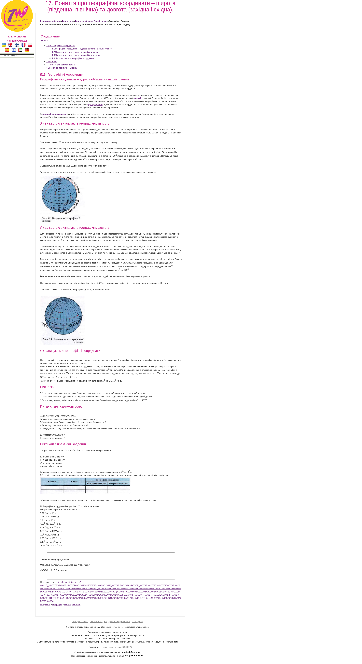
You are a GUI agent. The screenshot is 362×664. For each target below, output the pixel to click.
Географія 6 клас (72, 604)
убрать (44, 40)
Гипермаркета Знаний (112, 627)
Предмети (45, 604)
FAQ (106, 621)
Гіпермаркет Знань (50, 21)
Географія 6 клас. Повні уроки (90, 21)
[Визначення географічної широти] (62, 221)
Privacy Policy (96, 621)
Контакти (125, 621)
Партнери (114, 621)
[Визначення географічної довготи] (62, 344)
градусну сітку (95, 104)
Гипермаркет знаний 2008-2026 (117, 647)
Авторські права (80, 621)
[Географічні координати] (85, 493)
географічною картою (54, 114)
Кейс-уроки (137, 621)
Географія (67, 21)
